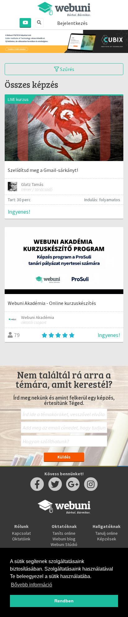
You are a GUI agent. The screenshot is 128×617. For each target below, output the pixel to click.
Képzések (106, 539)
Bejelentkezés (72, 23)
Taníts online (64, 533)
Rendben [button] (64, 600)
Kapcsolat (21, 533)
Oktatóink (21, 539)
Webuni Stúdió (64, 544)
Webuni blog (64, 539)
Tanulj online (106, 533)
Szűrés (66, 69)
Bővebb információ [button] (31, 584)
